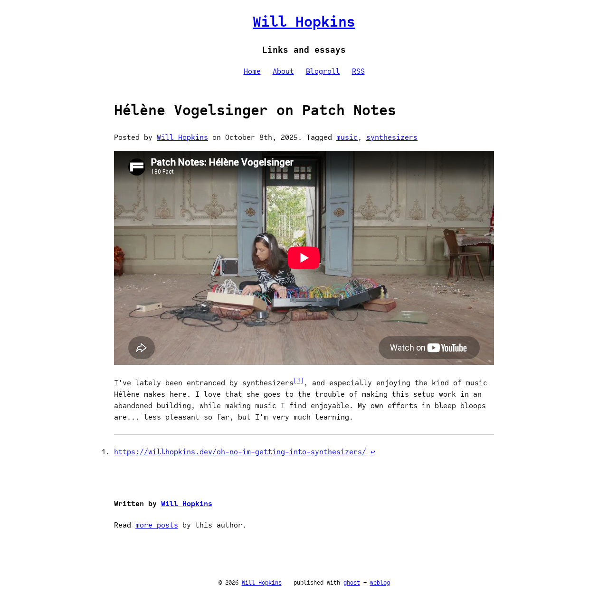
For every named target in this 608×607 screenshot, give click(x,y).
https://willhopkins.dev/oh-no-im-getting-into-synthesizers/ (240, 452)
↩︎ (372, 452)
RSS (358, 71)
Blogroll (323, 71)
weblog (380, 582)
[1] (299, 380)
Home (252, 71)
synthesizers (392, 137)
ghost (351, 582)
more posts (156, 525)
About (283, 71)
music (347, 137)
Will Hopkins (304, 21)
